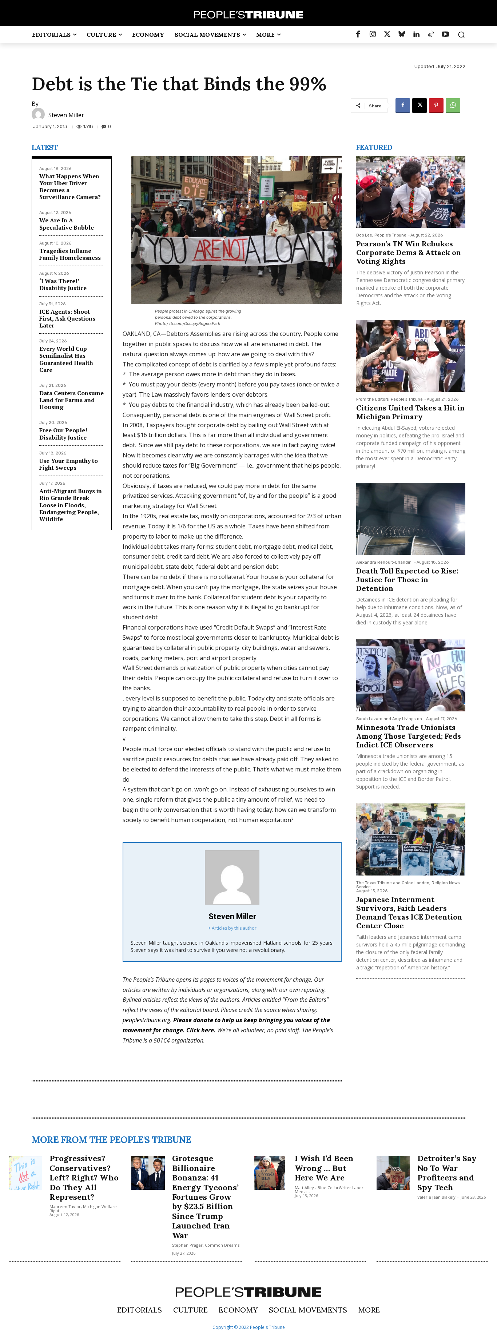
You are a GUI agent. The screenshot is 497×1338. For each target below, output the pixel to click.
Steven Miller (66, 115)
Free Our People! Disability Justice (63, 433)
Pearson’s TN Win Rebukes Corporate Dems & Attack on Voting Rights (408, 252)
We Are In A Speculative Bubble (66, 223)
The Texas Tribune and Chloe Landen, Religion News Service (408, 885)
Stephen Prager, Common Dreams (205, 1245)
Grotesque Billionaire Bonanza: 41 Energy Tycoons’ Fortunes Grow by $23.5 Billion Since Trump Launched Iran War (205, 1196)
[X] (419, 105)
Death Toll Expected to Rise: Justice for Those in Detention (407, 579)
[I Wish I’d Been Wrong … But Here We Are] (270, 1173)
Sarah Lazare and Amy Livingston (389, 718)
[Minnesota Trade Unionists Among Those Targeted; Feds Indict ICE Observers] (410, 675)
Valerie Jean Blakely (436, 1197)
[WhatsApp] (453, 105)
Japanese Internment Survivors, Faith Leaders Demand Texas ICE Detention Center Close (409, 912)
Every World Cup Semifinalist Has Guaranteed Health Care (66, 359)
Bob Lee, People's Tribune (381, 235)
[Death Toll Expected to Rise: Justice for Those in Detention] (410, 519)
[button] (461, 34)
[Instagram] (372, 34)
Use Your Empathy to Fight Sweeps (68, 464)
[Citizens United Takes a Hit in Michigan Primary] (410, 356)
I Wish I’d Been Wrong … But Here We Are (324, 1168)
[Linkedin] (416, 34)
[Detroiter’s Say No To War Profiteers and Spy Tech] (393, 1173)
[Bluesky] (401, 34)
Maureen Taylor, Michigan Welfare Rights (83, 1208)
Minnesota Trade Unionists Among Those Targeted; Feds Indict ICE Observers (408, 736)
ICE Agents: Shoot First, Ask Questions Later (67, 318)
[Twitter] (387, 34)
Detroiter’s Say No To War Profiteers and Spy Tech (447, 1172)
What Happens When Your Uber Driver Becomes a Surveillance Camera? (70, 186)
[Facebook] (358, 34)
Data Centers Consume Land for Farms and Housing (71, 400)
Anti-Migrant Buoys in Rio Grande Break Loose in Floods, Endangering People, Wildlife (70, 505)
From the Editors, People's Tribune (389, 399)
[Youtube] (445, 34)
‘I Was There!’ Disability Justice (63, 284)
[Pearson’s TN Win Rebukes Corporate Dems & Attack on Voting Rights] (410, 192)
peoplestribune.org (146, 1020)
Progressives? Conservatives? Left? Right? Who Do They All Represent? (84, 1177)
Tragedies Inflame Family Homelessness (70, 254)
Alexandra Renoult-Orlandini (384, 562)
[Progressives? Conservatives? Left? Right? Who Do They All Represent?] (25, 1173)
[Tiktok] (431, 34)
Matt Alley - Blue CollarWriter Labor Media (329, 1189)
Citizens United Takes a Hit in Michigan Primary (410, 412)
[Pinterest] (436, 105)
